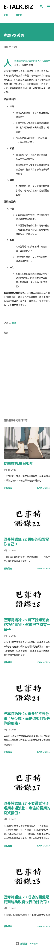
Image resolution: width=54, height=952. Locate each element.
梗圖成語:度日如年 (18, 463)
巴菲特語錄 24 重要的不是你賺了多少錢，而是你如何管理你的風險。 (27, 718)
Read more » (43, 487)
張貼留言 (8, 487)
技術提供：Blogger (28, 943)
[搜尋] (41, 5)
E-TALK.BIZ (18, 6)
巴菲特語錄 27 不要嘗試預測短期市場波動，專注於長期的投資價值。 (27, 808)
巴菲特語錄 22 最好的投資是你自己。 (26, 541)
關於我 (19, 15)
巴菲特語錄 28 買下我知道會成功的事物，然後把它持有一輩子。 (27, 624)
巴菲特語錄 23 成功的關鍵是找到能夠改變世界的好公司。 (27, 899)
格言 (14, 322)
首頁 (6, 15)
